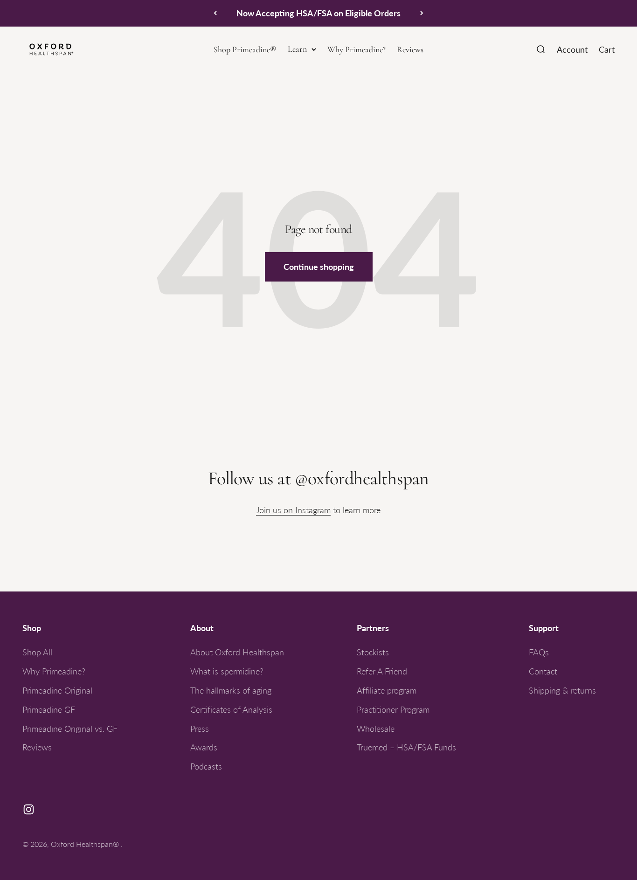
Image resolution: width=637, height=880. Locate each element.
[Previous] (215, 13)
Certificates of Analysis (231, 709)
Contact (543, 671)
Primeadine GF (48, 709)
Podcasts (206, 766)
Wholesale (376, 728)
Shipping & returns (562, 690)
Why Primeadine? (356, 49)
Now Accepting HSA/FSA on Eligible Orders (318, 13)
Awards (203, 747)
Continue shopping (319, 266)
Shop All (37, 652)
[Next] (421, 13)
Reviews (410, 49)
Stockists (373, 652)
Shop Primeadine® (245, 49)
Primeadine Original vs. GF (70, 728)
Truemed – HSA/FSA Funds (406, 747)
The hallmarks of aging (230, 690)
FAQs (539, 652)
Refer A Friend (382, 671)
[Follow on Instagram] (28, 809)
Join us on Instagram (293, 510)
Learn (297, 49)
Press (199, 728)
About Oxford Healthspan (237, 652)
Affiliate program (386, 690)
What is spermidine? (226, 671)
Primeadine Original (57, 690)
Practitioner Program (393, 709)
